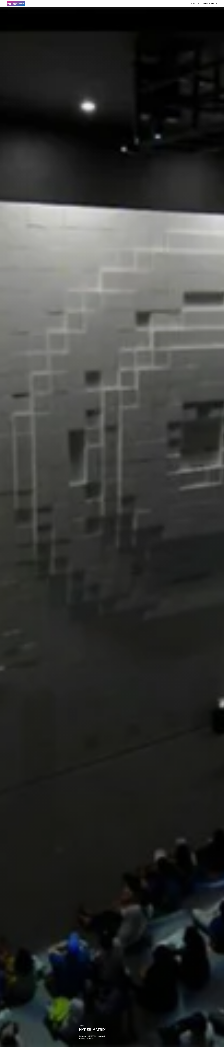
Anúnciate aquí (208, 3)
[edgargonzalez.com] (16, 3)
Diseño (82, 1025)
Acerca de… (195, 3)
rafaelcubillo (101, 1036)
